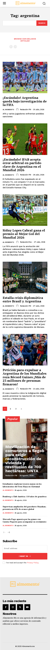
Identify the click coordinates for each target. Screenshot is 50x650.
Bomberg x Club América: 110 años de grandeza (24, 496)
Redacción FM (25, 109)
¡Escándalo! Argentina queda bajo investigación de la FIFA (25, 101)
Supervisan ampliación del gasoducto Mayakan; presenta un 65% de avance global (24, 507)
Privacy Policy (32, 563)
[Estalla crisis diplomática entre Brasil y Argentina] (25, 277)
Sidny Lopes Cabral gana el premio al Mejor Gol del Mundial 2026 (24, 234)
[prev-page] (11, 46)
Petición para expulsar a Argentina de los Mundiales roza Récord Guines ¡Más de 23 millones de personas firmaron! (24, 377)
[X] (20, 607)
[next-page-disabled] (15, 46)
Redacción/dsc (26, 242)
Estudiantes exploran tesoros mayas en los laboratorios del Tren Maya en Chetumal (22, 485)
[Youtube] (27, 607)
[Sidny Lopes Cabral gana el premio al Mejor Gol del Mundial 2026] (25, 210)
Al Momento (8, 110)
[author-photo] (17, 109)
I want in (23, 556)
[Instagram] (13, 607)
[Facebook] (6, 607)
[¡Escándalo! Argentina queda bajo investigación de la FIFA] (25, 77)
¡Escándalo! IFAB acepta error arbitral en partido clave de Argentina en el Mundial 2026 (22, 164)
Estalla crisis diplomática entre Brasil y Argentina (23, 299)
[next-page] (21, 409)
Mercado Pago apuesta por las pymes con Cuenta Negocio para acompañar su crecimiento (24, 520)
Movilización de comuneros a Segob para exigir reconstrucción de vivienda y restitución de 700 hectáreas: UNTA (24, 458)
